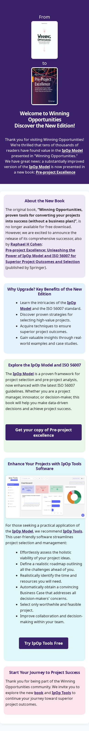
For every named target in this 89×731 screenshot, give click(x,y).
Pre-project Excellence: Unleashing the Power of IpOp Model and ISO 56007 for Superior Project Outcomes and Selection (42, 256)
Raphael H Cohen (26, 244)
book (38, 692)
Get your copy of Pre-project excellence (43, 432)
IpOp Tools (72, 531)
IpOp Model (72, 150)
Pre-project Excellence (55, 172)
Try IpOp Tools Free (43, 643)
